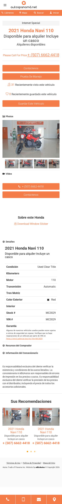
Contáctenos (31, 68)
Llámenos (9, 13)
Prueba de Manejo (31, 76)
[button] (27, 451)
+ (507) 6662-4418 (32, 186)
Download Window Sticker (32, 223)
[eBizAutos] (40, 467)
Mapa (24, 13)
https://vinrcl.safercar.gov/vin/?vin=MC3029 (24, 339)
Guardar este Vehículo (31, 103)
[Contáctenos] (38, 499)
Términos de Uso (13, 463)
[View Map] (54, 499)
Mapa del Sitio (49, 463)
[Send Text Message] (23, 499)
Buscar (40, 13)
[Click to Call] (7, 499)
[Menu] (5, 5)
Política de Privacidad (32, 463)
